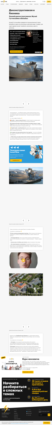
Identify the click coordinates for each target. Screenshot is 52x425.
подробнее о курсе (28, 372)
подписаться (16, 160)
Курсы (17, 1)
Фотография (42, 4)
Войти (49, 1)
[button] (28, 103)
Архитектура (49, 4)
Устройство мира (14, 4)
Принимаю (46, 422)
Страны (7, 4)
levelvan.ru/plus (18, 48)
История (2, 4)
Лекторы (33, 1)
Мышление (21, 4)
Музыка (31, 4)
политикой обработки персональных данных (19, 423)
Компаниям (28, 1)
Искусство (36, 4)
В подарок (24, 1)
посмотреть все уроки (16, 51)
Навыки (26, 4)
